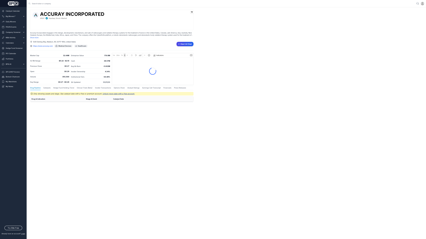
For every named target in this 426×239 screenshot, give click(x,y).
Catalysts (47, 88)
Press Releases (180, 88)
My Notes (9, 86)
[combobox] (220, 3)
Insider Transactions (103, 88)
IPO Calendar (11, 53)
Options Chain (119, 88)
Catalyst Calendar (13, 11)
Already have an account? (13, 234)
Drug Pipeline (35, 88)
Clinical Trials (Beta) (84, 88)
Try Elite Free (13, 228)
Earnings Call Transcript (151, 88)
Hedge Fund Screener (14, 48)
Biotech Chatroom (13, 77)
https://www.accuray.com (43, 46)
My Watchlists (11, 82)
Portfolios (9, 59)
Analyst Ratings (133, 88)
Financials (167, 88)
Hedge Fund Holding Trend (63, 88)
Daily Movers (11, 22)
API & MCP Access (13, 72)
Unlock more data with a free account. (119, 94)
